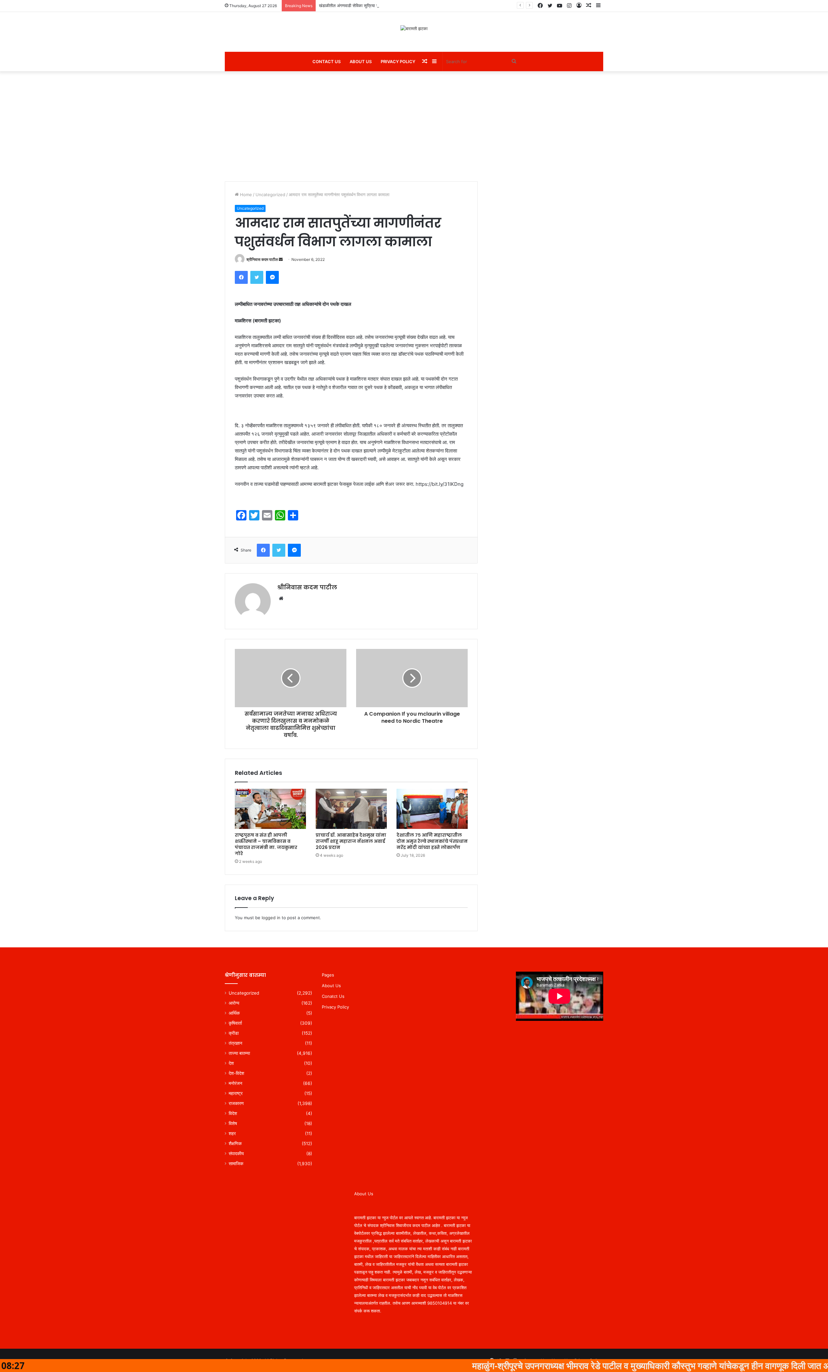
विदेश (233, 1113)
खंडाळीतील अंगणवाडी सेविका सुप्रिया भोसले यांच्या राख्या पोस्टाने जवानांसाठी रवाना (381, 5)
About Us (361, 61)
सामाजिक (236, 1163)
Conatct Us (333, 996)
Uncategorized (270, 194)
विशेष (233, 1123)
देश (231, 1063)
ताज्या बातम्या (239, 1053)
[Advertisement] (414, 126)
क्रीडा (234, 1033)
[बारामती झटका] (414, 28)
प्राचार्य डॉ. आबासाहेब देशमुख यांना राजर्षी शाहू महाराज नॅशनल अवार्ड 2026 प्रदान (351, 841)
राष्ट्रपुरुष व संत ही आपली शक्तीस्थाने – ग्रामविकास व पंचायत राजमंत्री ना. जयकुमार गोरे (266, 844)
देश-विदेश (236, 1073)
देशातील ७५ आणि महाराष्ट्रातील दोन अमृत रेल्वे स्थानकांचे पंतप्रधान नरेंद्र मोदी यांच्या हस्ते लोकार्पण (432, 841)
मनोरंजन (235, 1083)
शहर (232, 1133)
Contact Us (326, 61)
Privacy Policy (398, 61)
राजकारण (236, 1103)
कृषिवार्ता (235, 1023)
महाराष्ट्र (236, 1093)
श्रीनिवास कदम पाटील (262, 259)
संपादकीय (236, 1153)
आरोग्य (234, 1003)
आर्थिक (234, 1013)
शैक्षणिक (235, 1143)
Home (245, 194)
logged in (271, 917)
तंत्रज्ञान (235, 1043)
